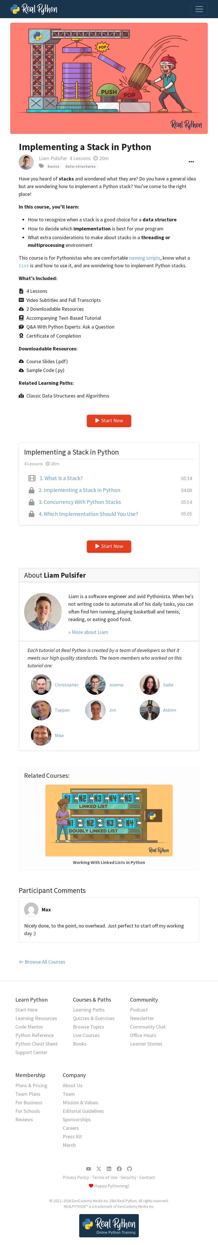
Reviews (24, 1119)
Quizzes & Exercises (94, 1018)
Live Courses (86, 1035)
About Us (72, 1085)
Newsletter (142, 1018)
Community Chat (148, 1026)
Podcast (139, 1009)
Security (128, 1177)
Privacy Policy (76, 1177)
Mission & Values (80, 1102)
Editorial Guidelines (83, 1111)
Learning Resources (36, 1018)
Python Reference (34, 1035)
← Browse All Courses (42, 961)
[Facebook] (119, 1169)
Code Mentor (29, 1026)
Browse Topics (88, 1026)
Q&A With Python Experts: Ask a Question (70, 326)
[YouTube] (88, 1169)
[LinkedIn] (109, 1169)
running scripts (144, 258)
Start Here (26, 1009)
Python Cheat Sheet (36, 1043)
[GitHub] (129, 1169)
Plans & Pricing (31, 1085)
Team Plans (27, 1094)
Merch (69, 1145)
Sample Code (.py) (45, 370)
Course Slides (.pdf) (47, 361)
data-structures (80, 166)
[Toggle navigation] (199, 9)
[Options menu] (191, 162)
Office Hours (143, 1035)
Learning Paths (89, 1009)
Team (69, 1094)
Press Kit (72, 1136)
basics (53, 166)
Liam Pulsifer (53, 158)
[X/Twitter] (99, 1169)
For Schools (27, 1111)
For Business (28, 1102)
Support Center (31, 1052)
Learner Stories (146, 1043)
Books (80, 1043)
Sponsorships (77, 1119)
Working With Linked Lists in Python (109, 862)
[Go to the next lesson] (109, 78)
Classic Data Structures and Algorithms (67, 395)
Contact (147, 1177)
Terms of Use (105, 1177)
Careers (71, 1128)
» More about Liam (88, 632)
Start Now (112, 420)
